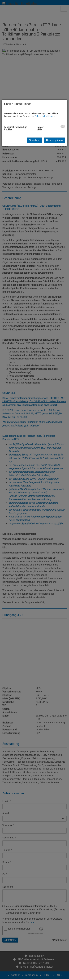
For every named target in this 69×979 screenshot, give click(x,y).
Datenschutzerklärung (44, 116)
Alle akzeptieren (54, 140)
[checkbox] (62, 126)
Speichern (34, 140)
